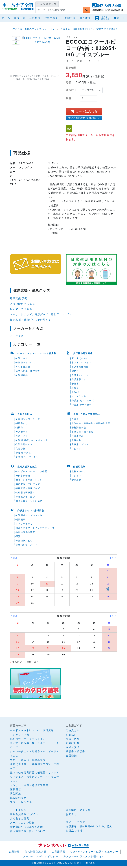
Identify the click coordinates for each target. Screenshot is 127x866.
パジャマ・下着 (19, 734)
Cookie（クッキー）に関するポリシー (94, 851)
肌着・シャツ (79, 471)
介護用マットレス (25, 362)
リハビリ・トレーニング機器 (31, 471)
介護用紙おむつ (24, 540)
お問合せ (70, 18)
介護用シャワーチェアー (29, 419)
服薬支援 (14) (18, 298)
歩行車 (75, 383)
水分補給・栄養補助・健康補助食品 (91, 423)
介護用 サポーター (82, 404)
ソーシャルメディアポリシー (40, 856)
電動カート (78, 371)
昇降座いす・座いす (26, 496)
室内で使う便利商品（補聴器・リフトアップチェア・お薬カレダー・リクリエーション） (34, 776)
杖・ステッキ (79, 396)
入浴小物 (20, 448)
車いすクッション (81, 362)
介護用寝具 (22, 375)
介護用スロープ (80, 375)
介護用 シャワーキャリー (29, 457)
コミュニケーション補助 (29, 501)
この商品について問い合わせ (85, 118)
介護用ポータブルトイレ (29, 515)
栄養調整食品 (79, 427)
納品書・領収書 (75, 751)
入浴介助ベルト (24, 444)
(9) (22, 309)
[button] (106, 6)
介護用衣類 (79, 466)
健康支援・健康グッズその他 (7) (30, 319)
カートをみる (18, 810)
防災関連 (15, 793)
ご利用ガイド (52, 18)
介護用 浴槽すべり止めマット (32, 440)
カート (121, 18)
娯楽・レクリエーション (29, 480)
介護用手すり (79, 379)
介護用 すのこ (23, 453)
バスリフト (22, 436)
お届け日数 (72, 743)
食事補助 (76, 440)
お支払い (71, 734)
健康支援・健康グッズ (28, 488)
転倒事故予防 (23, 475)
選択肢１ (71, 90)
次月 (112, 558)
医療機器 (15, 789)
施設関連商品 (18, 798)
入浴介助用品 (25, 414)
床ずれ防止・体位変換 (28, 371)
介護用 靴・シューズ (83, 400)
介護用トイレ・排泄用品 (31, 510)
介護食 (75, 419)
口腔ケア (76, 448)
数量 (68, 98)
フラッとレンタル (21, 802)
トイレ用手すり (24, 524)
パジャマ (76, 475)
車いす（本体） (80, 358)
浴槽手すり (22, 423)
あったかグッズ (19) (22, 303)
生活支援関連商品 (27, 466)
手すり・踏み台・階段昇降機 (28, 760)
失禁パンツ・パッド (26, 545)
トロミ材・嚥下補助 (82, 431)
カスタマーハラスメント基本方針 (83, 856)
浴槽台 (19, 427)
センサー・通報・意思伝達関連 (29, 785)
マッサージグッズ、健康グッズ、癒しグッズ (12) (40, 314)
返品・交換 (72, 747)
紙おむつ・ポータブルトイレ (28, 739)
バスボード (22, 431)
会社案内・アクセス (78, 810)
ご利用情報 (58, 851)
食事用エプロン (80, 444)
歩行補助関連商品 (83, 353)
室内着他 (76, 480)
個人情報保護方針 (36, 851)
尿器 (18, 536)
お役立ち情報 (74, 830)
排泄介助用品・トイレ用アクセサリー (36, 528)
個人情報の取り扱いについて (28, 831)
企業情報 (14, 851)
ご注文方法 (72, 730)
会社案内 (34, 18)
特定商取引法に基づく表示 (26, 827)
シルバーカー (79, 392)
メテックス (17, 336)
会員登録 (71, 755)
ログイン (32, 814)
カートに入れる (86, 111)
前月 (15, 558)
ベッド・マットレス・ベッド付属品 (37, 353)
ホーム (6, 17)
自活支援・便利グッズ (28, 484)
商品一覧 (19, 18)
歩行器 (75, 388)
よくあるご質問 (19, 818)
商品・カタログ (75, 822)
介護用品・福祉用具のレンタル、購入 (89, 826)
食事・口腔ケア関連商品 (86, 414)
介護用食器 (78, 436)
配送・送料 (72, 739)
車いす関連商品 (80, 366)
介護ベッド (22, 358)
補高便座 (20, 519)
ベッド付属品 (23, 366)
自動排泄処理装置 (25, 532)
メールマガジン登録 (22, 822)
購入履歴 (85, 18)
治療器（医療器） (25, 492)
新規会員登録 (18, 814)
